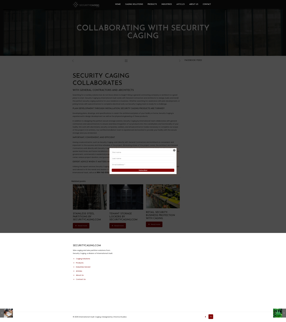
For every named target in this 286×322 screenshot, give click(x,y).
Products (79, 263)
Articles (79, 271)
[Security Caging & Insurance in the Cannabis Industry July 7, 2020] (279, 313)
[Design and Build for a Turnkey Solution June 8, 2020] (6, 313)
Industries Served (83, 267)
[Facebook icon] (205, 317)
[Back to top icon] (210, 316)
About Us (80, 275)
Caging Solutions (83, 258)
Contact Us (81, 279)
